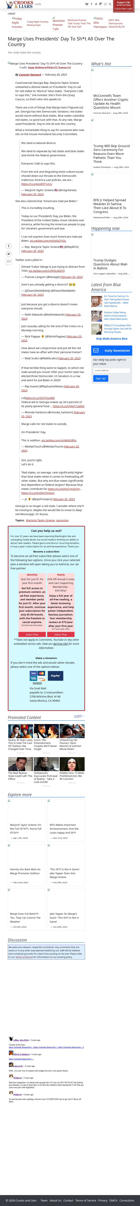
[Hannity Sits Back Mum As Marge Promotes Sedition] (26, 854)
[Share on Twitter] (8, 254)
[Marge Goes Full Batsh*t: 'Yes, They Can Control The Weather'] (26, 899)
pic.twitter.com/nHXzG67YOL (48, 241)
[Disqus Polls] (46, 997)
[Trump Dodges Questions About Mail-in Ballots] (111, 244)
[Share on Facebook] (8, 246)
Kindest (37, 683)
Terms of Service (24, 957)
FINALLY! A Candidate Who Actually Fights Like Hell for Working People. (118, 328)
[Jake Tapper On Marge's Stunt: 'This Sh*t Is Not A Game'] (66, 899)
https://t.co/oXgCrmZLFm (64, 489)
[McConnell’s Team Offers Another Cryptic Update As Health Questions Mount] (111, 80)
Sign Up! (101, 378)
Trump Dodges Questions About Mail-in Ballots (110, 264)
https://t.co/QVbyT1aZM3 (68, 406)
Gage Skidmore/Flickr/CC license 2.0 (49, 67)
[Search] (110, 4)
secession (62, 520)
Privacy (102, 1200)
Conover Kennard (30, 74)
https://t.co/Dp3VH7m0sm (38, 493)
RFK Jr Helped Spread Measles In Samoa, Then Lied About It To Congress (109, 206)
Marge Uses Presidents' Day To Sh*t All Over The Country (61, 41)
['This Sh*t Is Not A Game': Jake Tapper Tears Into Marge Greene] (66, 854)
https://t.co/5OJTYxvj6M (40, 398)
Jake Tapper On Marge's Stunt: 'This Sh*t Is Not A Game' (64, 917)
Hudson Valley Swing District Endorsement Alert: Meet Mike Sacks (116, 315)
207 (8, 261)
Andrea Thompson (102, 167)
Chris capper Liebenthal (104, 273)
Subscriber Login (123, 8)
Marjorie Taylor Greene (40, 520)
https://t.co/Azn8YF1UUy (36, 184)
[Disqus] (46, 1069)
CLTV (38, 4)
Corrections (126, 1200)
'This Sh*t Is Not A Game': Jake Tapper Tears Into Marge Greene (65, 873)
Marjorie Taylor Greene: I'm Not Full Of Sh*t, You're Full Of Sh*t (26, 828)
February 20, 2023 (32, 194)
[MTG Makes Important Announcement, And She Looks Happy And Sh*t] (66, 810)
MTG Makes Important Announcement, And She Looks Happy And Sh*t (64, 828)
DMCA (113, 1200)
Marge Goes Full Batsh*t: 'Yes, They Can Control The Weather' (25, 917)
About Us (55, 1200)
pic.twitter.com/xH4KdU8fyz (58, 440)
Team (44, 1200)
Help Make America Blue (111, 338)
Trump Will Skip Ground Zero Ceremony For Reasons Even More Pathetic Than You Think (111, 154)
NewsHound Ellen (101, 217)
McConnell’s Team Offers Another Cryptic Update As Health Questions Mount (110, 101)
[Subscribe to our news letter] (105, 4)
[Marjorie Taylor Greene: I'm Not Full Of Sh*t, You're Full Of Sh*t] (26, 810)
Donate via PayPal (55, 676)
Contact (68, 1200)
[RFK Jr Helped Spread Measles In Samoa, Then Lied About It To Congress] (111, 184)
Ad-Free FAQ (60, 644)
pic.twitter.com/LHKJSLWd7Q (47, 271)
